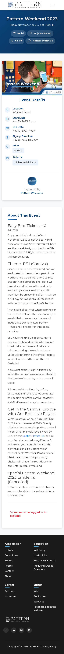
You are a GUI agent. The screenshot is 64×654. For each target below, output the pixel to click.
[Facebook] (6, 630)
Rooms (9, 565)
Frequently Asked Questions (43, 567)
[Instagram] (21, 630)
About (8, 576)
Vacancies (10, 596)
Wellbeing (39, 550)
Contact (9, 571)
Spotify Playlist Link (33, 436)
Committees (11, 555)
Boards (9, 560)
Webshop (39, 601)
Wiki (36, 591)
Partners (10, 591)
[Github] (29, 630)
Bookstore (40, 596)
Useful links (40, 555)
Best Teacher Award (45, 560)
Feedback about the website (45, 608)
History (9, 550)
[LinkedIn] (13, 630)
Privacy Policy (49, 646)
